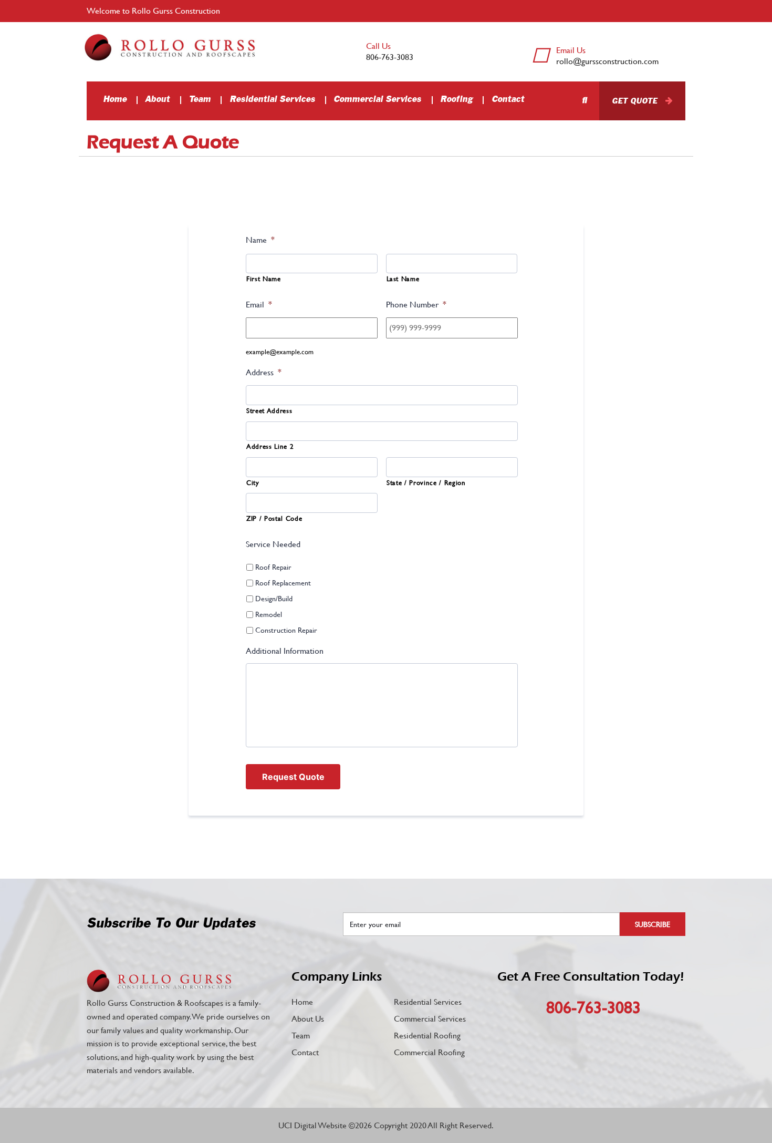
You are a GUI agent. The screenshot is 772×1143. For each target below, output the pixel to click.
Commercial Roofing (429, 1052)
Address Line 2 (270, 446)
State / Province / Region (426, 483)
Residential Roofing (427, 1036)
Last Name (403, 279)
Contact (508, 100)
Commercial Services (377, 100)
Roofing (456, 100)
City (252, 483)
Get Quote (634, 101)
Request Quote (293, 776)
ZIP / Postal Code (274, 518)
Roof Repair (273, 567)
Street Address (269, 411)
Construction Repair (286, 630)
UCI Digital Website (312, 1125)
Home (115, 100)
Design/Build (274, 598)
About (157, 100)
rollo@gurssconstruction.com (607, 61)
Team (200, 100)
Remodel (268, 614)
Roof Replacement (283, 583)
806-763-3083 (389, 57)
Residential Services (272, 100)
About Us (307, 1019)
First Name (263, 279)
